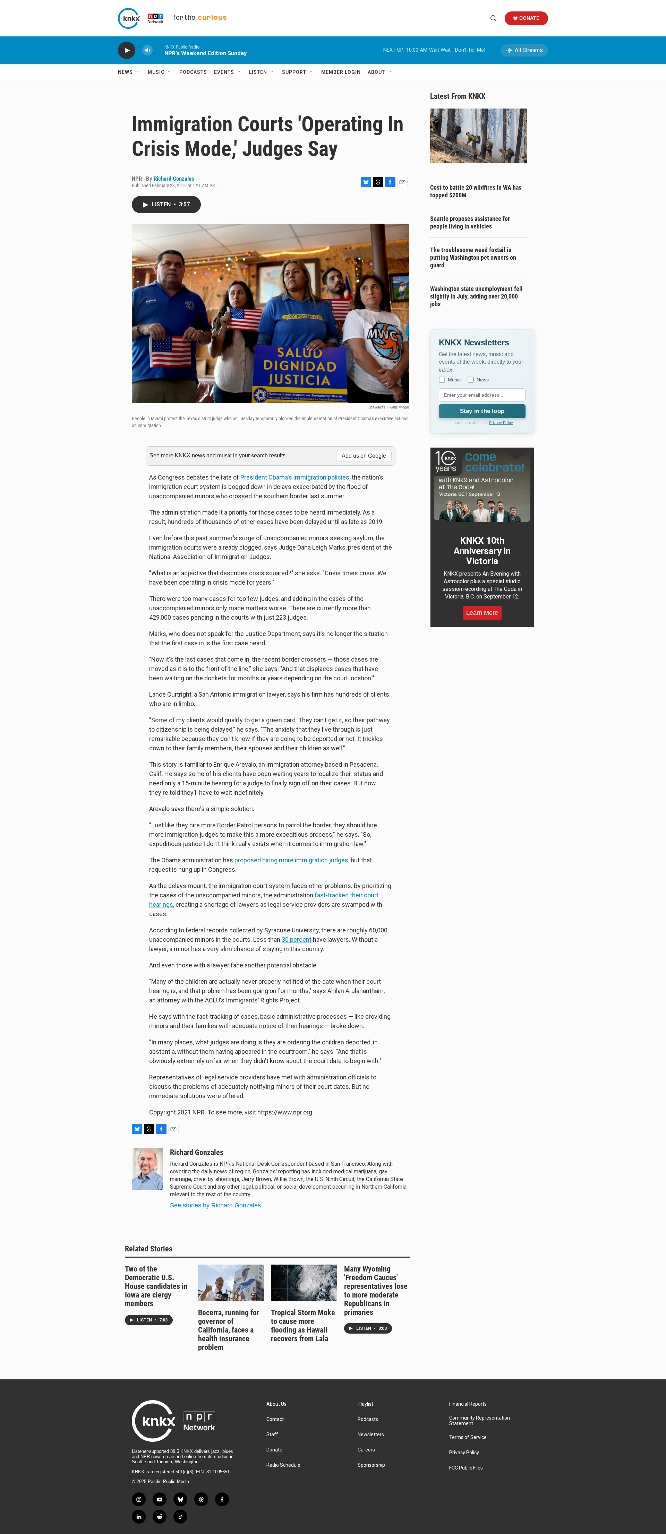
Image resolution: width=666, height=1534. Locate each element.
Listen (258, 72)
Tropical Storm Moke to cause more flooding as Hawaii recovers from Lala (303, 1325)
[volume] (147, 50)
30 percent (296, 939)
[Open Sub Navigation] (138, 72)
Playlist (365, 1404)
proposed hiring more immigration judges (291, 860)
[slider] (158, 50)
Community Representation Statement (479, 1420)
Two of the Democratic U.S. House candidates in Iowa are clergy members (156, 1286)
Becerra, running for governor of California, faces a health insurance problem (228, 1330)
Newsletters (371, 1434)
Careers (366, 1450)
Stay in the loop (482, 411)
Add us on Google (364, 456)
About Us (276, 1404)
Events (224, 72)
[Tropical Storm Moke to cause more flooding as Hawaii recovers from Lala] (304, 1283)
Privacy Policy (501, 423)
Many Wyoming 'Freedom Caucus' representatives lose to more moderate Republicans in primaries (376, 1291)
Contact (275, 1419)
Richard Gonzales (174, 178)
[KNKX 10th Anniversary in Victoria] (482, 486)
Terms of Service (468, 1437)
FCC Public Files (466, 1468)
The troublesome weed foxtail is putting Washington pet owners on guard (473, 257)
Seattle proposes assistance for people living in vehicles (470, 222)
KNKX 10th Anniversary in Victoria (482, 551)
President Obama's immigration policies (294, 477)
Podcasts (193, 72)
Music (156, 72)
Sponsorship (371, 1465)
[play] (126, 50)
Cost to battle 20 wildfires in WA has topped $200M (475, 191)
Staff (272, 1434)
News (125, 72)
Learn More (482, 612)
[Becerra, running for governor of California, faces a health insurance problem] (231, 1283)
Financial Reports (468, 1404)
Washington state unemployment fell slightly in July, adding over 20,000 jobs (476, 296)
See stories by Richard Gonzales (215, 1205)
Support (294, 72)
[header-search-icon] (493, 18)
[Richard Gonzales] (147, 1169)
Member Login (341, 72)
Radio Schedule (283, 1465)
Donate (529, 18)
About (376, 72)
